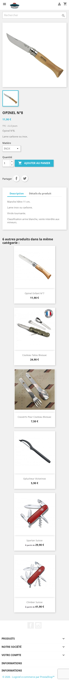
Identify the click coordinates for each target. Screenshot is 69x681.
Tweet (25, 178)
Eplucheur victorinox (34, 478)
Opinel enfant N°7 (34, 293)
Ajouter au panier (34, 163)
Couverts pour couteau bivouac (34, 416)
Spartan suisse (34, 540)
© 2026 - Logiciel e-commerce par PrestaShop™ (28, 676)
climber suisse (34, 602)
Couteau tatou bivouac (34, 355)
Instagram (38, 625)
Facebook (30, 625)
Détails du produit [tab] (40, 193)
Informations (12, 663)
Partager (16, 178)
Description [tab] (17, 193)
